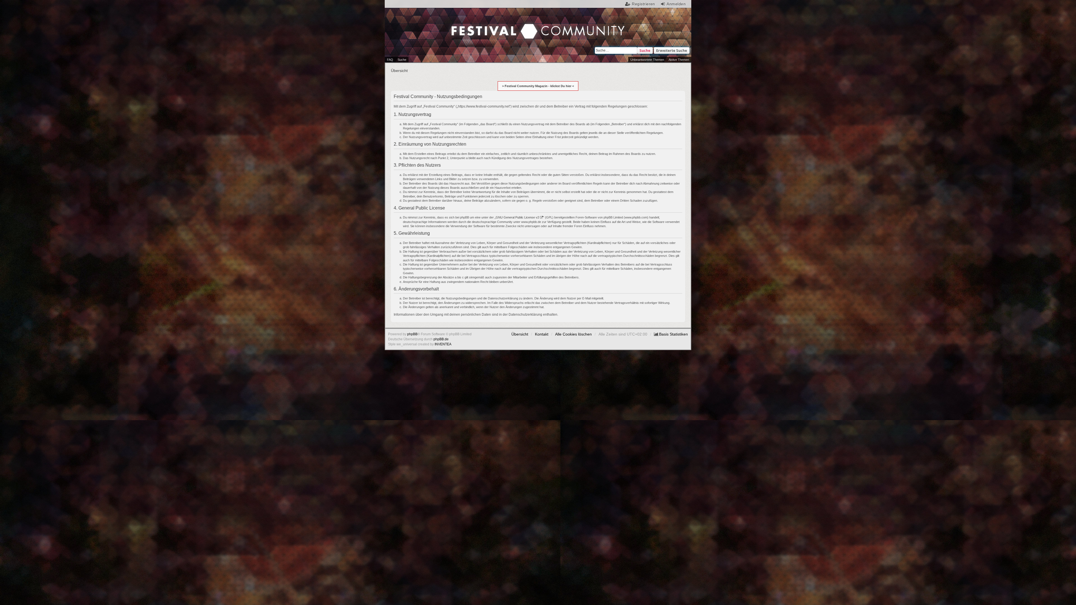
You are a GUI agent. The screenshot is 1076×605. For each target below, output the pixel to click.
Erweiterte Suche (671, 50)
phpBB (412, 334)
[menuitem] (671, 334)
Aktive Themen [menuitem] (679, 59)
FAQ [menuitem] (390, 59)
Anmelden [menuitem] (676, 4)
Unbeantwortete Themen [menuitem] (647, 59)
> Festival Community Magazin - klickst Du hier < (538, 86)
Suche (644, 50)
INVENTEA (443, 344)
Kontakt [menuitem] (541, 334)
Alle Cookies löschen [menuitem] (573, 334)
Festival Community (490, 25)
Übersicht (519, 334)
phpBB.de (441, 339)
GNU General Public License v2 (517, 217)
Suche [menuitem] (402, 59)
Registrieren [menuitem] (643, 4)
